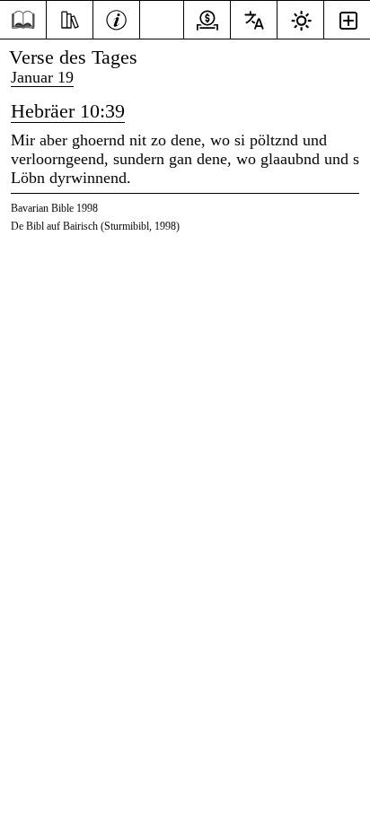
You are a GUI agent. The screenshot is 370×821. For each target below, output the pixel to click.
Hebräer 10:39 (68, 111)
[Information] (116, 18)
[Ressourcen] (69, 18)
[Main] (23, 20)
